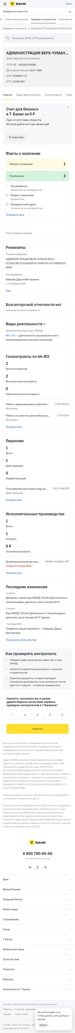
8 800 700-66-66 (37, 853)
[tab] (7, 95)
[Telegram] (45, 867)
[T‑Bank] (18, 4)
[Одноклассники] (37, 867)
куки (58, 1012)
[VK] (30, 867)
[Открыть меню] (5, 4)
